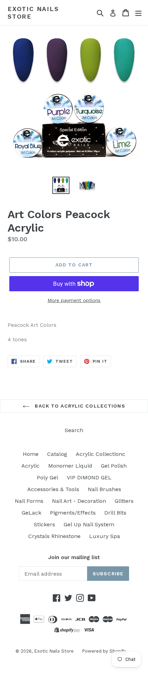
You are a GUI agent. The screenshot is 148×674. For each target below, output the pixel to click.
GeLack (31, 512)
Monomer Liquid (70, 465)
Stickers (44, 524)
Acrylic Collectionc (100, 454)
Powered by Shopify (104, 651)
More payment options (74, 300)
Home (31, 454)
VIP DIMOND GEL (89, 477)
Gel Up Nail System (89, 524)
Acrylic (30, 465)
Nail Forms (29, 501)
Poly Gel (47, 477)
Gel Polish (114, 465)
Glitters (124, 501)
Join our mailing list (74, 557)
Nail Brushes (104, 489)
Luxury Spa (104, 536)
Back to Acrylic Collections (79, 406)
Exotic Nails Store (33, 12)
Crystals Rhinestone (54, 536)
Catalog (57, 454)
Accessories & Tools (53, 489)
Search (74, 430)
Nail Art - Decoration (79, 501)
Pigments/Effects (73, 512)
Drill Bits (115, 512)
